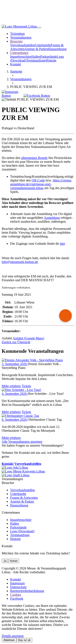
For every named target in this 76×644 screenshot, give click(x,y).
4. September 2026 (15, 393)
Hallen (35, 56)
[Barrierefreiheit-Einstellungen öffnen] (65, 315)
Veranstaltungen (20, 37)
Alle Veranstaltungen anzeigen (22, 441)
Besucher (16, 41)
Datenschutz (18, 587)
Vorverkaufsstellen (22, 45)
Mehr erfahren (11, 386)
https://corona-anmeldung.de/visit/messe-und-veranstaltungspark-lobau (41, 184)
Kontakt (15, 64)
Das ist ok (24, 640)
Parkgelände (48, 56)
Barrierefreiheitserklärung (27, 591)
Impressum (17, 583)
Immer (14, 560)
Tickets (26, 386)
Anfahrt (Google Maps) (28, 338)
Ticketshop (17, 33)
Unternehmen (19, 53)
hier (62, 243)
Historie (51, 60)
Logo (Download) (22, 531)
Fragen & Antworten (24, 497)
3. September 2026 (15, 364)
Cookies (15, 594)
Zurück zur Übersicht (16, 342)
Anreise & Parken (36, 49)
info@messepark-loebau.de (20, 262)
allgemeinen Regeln (34, 158)
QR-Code (38, 180)
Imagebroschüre (20, 56)
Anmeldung (52, 217)
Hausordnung (57, 49)
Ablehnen (9, 640)
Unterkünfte (43, 45)
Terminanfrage (36, 60)
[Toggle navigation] (39, 27)
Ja (4, 560)
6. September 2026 (15, 419)
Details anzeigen (13, 636)
